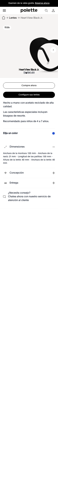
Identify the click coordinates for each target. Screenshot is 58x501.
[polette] (29, 10)
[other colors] (53, 133)
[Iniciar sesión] (53, 10)
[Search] (46, 10)
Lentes (13, 18)
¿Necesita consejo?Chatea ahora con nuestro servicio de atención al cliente (29, 197)
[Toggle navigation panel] (4, 10)
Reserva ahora (42, 3)
